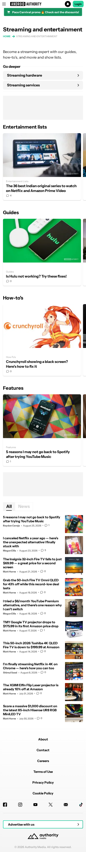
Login (78, 4)
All (9, 506)
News (24, 506)
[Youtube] (35, 805)
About (43, 739)
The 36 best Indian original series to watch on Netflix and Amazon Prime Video (42, 166)
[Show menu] (4, 4)
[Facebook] (5, 805)
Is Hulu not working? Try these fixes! (42, 252)
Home (7, 36)
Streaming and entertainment (36, 36)
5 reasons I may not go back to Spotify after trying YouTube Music (42, 430)
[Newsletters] (66, 805)
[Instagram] (20, 805)
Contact (43, 750)
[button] (43, 4)
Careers (43, 761)
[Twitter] (51, 805)
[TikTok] (81, 805)
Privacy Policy (43, 782)
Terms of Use (43, 772)
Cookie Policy (43, 793)
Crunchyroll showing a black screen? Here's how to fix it (42, 340)
